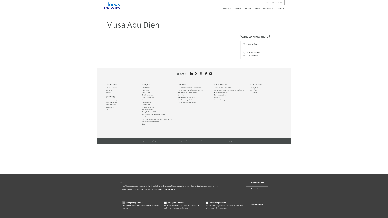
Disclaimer (162, 141)
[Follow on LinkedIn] (191, 73)
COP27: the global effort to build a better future (157, 119)
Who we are (268, 8)
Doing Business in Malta (149, 112)
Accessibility (179, 141)
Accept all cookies (257, 182)
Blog (143, 124)
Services (238, 8)
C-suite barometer (148, 95)
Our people (253, 92)
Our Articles (145, 100)
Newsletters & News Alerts (150, 122)
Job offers (181, 95)
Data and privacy (151, 141)
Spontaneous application (186, 100)
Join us (257, 8)
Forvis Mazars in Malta (221, 92)
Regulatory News (147, 109)
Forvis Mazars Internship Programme (189, 88)
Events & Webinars (148, 97)
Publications (146, 105)
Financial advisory (111, 100)
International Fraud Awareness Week (153, 114)
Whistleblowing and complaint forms (194, 141)
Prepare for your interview (186, 97)
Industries (227, 8)
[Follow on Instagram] (201, 73)
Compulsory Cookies (135, 202)
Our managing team (220, 95)
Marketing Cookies (218, 202)
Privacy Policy (170, 189)
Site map (142, 141)
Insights (248, 8)
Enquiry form (254, 88)
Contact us (280, 8)
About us (217, 97)
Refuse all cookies (257, 189)
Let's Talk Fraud (146, 117)
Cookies (170, 141)
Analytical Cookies (175, 202)
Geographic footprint (220, 100)
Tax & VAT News (147, 92)
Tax (107, 109)
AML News (145, 90)
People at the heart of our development (190, 90)
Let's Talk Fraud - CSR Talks (222, 88)
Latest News (146, 88)
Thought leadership (148, 107)
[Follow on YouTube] (210, 73)
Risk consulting (110, 105)
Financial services (111, 88)
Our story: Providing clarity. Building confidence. (229, 90)
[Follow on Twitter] (196, 73)
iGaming (108, 92)
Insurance (109, 90)
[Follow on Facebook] (206, 73)
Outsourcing (110, 107)
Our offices (253, 90)
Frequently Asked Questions (187, 102)
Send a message (252, 55)
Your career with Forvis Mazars (187, 92)
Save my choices (257, 204)
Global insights (146, 102)
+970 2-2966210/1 (253, 53)
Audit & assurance (111, 102)
